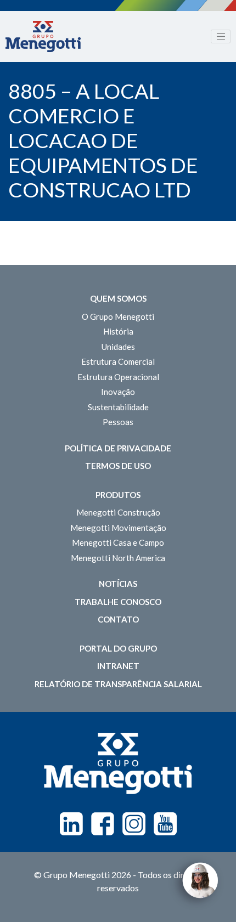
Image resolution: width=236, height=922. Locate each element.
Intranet (118, 666)
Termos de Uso (118, 466)
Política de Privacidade (118, 448)
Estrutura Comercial (118, 361)
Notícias (118, 584)
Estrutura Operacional (118, 377)
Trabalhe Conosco (118, 602)
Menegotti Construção (118, 512)
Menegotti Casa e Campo (118, 542)
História (118, 331)
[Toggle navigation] (221, 37)
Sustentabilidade (118, 407)
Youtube (165, 823)
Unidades (118, 347)
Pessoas (118, 422)
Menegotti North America (118, 558)
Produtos (118, 495)
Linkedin (71, 823)
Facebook (102, 823)
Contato (118, 619)
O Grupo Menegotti (118, 316)
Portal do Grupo (118, 648)
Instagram (133, 823)
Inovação (118, 392)
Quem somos (118, 298)
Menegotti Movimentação (118, 528)
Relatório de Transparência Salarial (118, 684)
